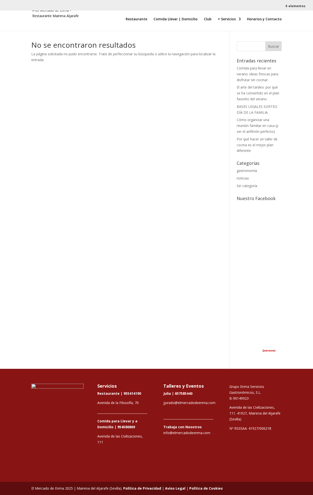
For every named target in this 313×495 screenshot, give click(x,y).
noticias (243, 178)
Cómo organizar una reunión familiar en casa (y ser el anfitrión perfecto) (257, 125)
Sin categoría (247, 185)
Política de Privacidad (142, 488)
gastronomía (247, 170)
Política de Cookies (206, 488)
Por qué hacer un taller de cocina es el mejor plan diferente (257, 145)
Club (208, 19)
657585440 (183, 393)
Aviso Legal (175, 488)
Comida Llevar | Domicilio (176, 19)
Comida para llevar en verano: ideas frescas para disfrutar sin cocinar (257, 74)
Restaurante (136, 19)
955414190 (132, 393)
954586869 (126, 427)
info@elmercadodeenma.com (186, 432)
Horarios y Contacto (264, 19)
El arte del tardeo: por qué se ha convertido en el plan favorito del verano (258, 93)
